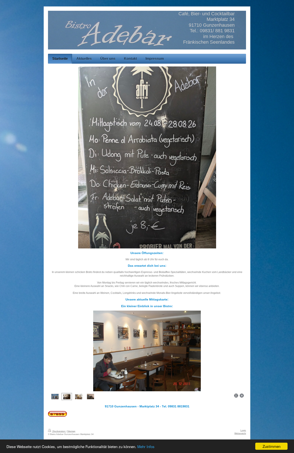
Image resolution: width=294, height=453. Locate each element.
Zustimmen (271, 446)
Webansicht (240, 433)
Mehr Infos (146, 446)
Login (243, 430)
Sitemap (71, 431)
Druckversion (59, 431)
